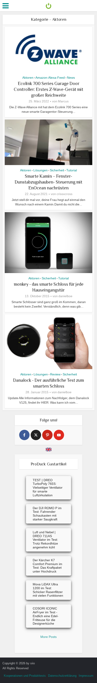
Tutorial (71, 170)
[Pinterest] (47, 435)
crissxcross (64, 194)
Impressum (86, 675)
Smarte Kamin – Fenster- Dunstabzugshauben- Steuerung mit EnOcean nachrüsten (48, 182)
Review (55, 374)
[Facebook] (24, 435)
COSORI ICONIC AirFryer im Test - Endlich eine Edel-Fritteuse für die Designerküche (45, 616)
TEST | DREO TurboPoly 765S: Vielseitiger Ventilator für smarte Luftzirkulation (47, 487)
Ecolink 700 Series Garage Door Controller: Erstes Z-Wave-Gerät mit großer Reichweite (48, 89)
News (71, 77)
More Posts (48, 637)
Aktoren (27, 77)
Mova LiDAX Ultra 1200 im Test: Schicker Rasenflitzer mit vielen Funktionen (48, 589)
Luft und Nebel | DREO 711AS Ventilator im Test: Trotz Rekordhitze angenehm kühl (45, 539)
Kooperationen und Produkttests (25, 675)
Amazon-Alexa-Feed (50, 77)
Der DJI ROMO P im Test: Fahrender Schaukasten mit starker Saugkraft (47, 513)
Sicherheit (57, 170)
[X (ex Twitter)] (36, 435)
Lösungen (40, 170)
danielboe (65, 296)
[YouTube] (59, 435)
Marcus (63, 101)
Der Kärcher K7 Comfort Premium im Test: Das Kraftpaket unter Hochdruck (47, 565)
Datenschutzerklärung (62, 675)
